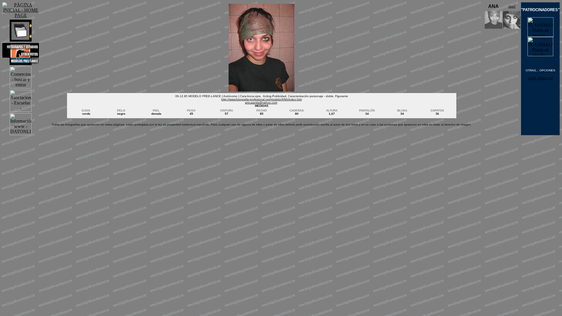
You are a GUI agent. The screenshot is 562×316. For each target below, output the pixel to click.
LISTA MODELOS (540, 78)
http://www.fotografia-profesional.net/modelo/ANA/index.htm (261, 99)
